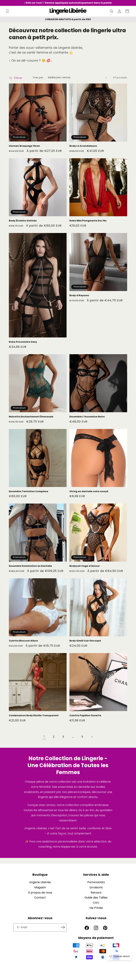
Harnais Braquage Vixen (24, 146)
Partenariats (96, 882)
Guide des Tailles (95, 897)
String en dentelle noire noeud (88, 491)
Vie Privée (96, 908)
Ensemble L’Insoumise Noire (87, 416)
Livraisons (96, 887)
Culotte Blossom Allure (23, 640)
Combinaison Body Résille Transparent (34, 715)
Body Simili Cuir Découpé (85, 640)
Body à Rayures (79, 295)
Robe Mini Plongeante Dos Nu (87, 220)
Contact (40, 897)
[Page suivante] (92, 737)
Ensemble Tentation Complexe (28, 491)
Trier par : (38, 77)
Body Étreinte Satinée (23, 220)
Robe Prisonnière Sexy (23, 342)
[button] (7, 11)
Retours (96, 892)
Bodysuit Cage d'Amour (84, 566)
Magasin (40, 887)
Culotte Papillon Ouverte (85, 715)
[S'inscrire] (63, 927)
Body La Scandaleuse (83, 146)
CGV (96, 903)
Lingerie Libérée (40, 882)
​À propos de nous (40, 892)
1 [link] (44, 737)
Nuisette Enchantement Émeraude (31, 416)
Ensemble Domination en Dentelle (30, 566)
